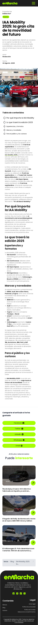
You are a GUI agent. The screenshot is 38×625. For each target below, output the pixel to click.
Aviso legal (32, 604)
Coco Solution (19, 622)
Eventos (5, 17)
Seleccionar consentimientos (26, 612)
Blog (4, 607)
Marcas (5, 605)
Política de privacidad (28, 607)
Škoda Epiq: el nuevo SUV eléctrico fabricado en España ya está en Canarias (16, 490)
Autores (5, 610)
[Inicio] (9, 3)
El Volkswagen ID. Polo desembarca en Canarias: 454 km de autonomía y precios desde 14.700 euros (18, 550)
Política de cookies (29, 609)
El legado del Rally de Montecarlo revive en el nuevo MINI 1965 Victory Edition (18, 520)
